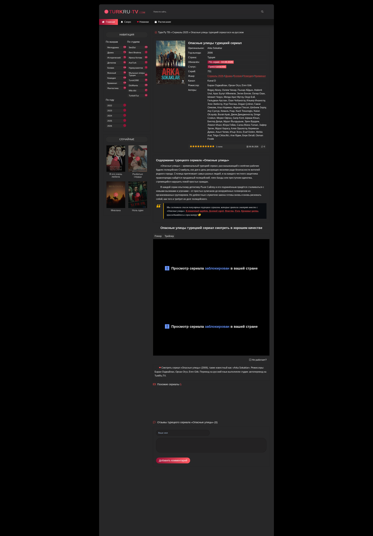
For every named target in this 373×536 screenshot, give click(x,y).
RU (127, 11)
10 (213, 146)
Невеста (229, 210)
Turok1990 (138, 80)
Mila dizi (138, 90)
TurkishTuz (138, 95)
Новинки (143, 22)
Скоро (127, 22)
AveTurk (138, 62)
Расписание (164, 22)
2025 (109, 121)
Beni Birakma (138, 52)
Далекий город (216, 210)
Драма (116, 52)
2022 (109, 105)
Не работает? (259, 360)
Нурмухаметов (138, 68)
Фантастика (116, 88)
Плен (237, 210)
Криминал (116, 83)
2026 (109, 126)
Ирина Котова (138, 57)
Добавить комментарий (173, 460)
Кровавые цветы (249, 210)
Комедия (116, 78)
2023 (109, 110)
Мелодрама (116, 47)
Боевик (116, 68)
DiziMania (138, 85)
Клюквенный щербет (197, 210)
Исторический (116, 57)
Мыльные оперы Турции (138, 74)
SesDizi (138, 47)
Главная (110, 22)
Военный (116, 73)
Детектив (116, 62)
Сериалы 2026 (215, 76)
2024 (109, 116)
